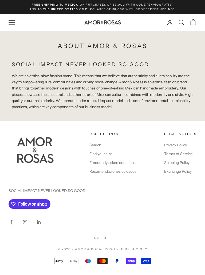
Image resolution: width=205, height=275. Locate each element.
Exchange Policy (178, 171)
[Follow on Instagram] (25, 222)
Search (95, 145)
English (100, 238)
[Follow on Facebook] (11, 222)
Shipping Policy (177, 162)
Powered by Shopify (126, 249)
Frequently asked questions (112, 162)
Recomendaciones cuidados (112, 171)
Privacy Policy (175, 145)
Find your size (100, 153)
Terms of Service (178, 153)
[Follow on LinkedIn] (39, 222)
